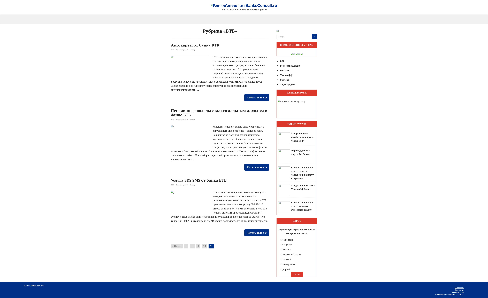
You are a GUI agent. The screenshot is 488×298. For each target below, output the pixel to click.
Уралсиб (254, 18)
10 (204, 246)
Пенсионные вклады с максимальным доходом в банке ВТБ (219, 112)
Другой (286, 269)
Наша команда (457, 292)
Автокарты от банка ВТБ (195, 45)
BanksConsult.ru (261, 5)
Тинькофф (234, 18)
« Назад (176, 246)
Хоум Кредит (295, 18)
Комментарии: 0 (182, 50)
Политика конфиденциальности (449, 294)
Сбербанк (287, 244)
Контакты (459, 290)
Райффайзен (289, 264)
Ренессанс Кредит (274, 18)
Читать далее (255, 97)
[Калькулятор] (297, 109)
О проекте (459, 287)
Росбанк (213, 18)
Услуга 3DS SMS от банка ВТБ (199, 180)
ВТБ (172, 50)
